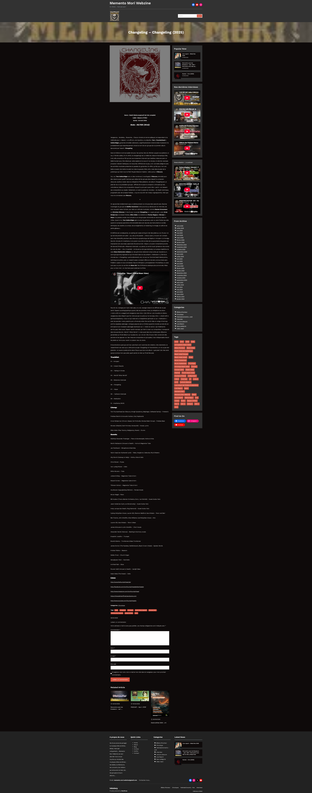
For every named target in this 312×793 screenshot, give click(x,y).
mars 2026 (180, 237)
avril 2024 (180, 292)
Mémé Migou (189, 397)
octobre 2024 (181, 277)
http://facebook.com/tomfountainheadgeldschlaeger (127, 587)
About (136, 744)
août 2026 (180, 226)
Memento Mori (152, 610)
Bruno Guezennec (180, 360)
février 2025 (180, 268)
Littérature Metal (197, 791)
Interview (180, 319)
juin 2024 (180, 287)
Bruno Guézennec (180, 363)
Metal (194, 394)
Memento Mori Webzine (130, 3)
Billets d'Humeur (182, 312)
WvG (136, 613)
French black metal (188, 373)
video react (180, 328)
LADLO (195, 379)
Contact (136, 753)
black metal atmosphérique (183, 351)
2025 (116, 610)
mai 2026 (180, 233)
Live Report (180, 324)
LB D (176, 382)
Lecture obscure (182, 321)
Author (136, 751)
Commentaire (115, 630)
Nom (113, 648)
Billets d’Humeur (165, 787)
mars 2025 (180, 266)
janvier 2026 (180, 242)
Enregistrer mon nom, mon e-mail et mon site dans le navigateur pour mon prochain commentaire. (139, 673)
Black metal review (181, 357)
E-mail (113, 656)
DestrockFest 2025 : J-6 (158, 723)
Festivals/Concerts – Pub (188, 787)
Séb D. (197, 404)
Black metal (191, 348)
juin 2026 (180, 230)
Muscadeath (179, 397)
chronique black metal (182, 366)
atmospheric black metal (183, 345)
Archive (136, 749)
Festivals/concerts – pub (184, 317)
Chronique (121, 605)
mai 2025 (179, 261)
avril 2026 (180, 235)
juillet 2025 (180, 256)
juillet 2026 (180, 228)
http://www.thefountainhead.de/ (121, 582)
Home (136, 742)
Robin (183, 401)
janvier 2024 (180, 299)
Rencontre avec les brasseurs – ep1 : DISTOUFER (117, 708)
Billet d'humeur (180, 348)
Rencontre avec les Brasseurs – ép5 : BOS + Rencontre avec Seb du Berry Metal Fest (188, 64)
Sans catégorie (181, 326)
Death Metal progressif (141, 610)
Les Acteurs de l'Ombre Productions (186, 385)
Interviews (199, 787)
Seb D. (183, 404)
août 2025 (180, 254)
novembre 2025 (182, 247)
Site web (113, 664)
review (177, 401)
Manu (186, 388)
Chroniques (175, 787)
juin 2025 (179, 259)
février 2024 (180, 296)
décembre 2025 (182, 244)
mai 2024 (180, 289)
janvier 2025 (180, 270)
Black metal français (181, 354)
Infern (177, 379)
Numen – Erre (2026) (188, 73)
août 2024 (180, 282)
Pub (196, 397)
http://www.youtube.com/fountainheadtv (123, 601)
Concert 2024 (179, 369)
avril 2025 (180, 263)
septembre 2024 (182, 280)
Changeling (122, 610)
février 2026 (180, 240)
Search (199, 16)
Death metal (190, 369)
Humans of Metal (180, 376)
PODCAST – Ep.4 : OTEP (138, 707)
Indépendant (192, 376)
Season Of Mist (128, 613)
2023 (176, 341)
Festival (177, 373)
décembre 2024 (182, 273)
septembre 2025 (182, 252)
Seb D (177, 404)
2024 (181, 341)
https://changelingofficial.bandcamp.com (123, 596)
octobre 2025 (181, 249)
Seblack (189, 404)
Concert (194, 366)
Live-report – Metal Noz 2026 (188, 54)
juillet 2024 (180, 285)
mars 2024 (180, 294)
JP (190, 379)
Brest (190, 357)
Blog (135, 747)
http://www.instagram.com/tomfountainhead (125, 591)
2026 (192, 341)
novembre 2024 (182, 275)
